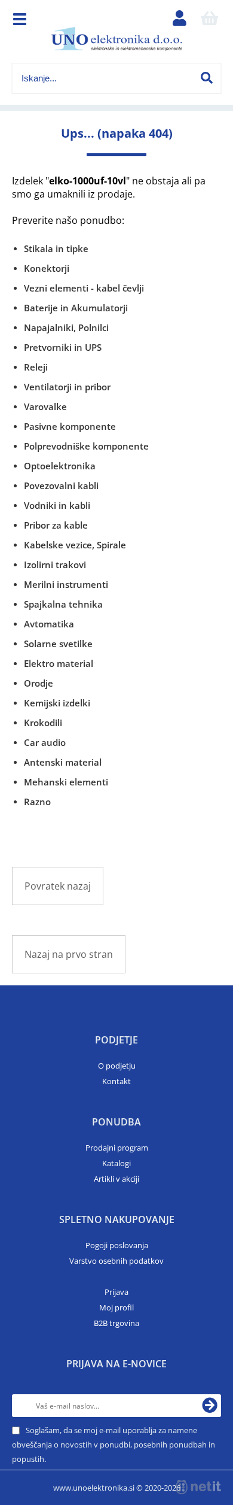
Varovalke (45, 406)
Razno (37, 802)
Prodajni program (116, 1147)
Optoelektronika (60, 466)
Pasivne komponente (70, 426)
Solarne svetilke (58, 644)
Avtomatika (49, 624)
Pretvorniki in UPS (63, 347)
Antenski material (63, 762)
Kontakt (116, 1081)
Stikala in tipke (56, 248)
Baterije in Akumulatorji (76, 308)
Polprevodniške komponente (86, 446)
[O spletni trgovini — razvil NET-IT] (198, 1487)
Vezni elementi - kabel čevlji (84, 288)
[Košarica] (210, 21)
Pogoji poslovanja (116, 1245)
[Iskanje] (207, 78)
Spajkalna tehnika (63, 604)
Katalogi (116, 1163)
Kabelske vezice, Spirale (75, 545)
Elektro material (58, 663)
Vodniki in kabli (57, 505)
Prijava (116, 1291)
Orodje (38, 683)
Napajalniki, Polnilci (66, 327)
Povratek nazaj (57, 886)
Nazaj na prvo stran (68, 954)
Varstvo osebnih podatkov (116, 1260)
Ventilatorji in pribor (67, 387)
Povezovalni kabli (61, 485)
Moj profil (116, 1307)
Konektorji (46, 268)
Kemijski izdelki (57, 703)
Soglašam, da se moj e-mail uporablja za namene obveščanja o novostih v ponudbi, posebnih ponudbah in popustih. (113, 1444)
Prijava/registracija (180, 21)
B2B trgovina (116, 1323)
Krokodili (43, 723)
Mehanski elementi (66, 782)
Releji (36, 367)
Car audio (45, 742)
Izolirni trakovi (55, 565)
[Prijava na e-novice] (209, 1405)
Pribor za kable (56, 525)
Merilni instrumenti (66, 584)
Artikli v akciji (116, 1178)
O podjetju (117, 1065)
